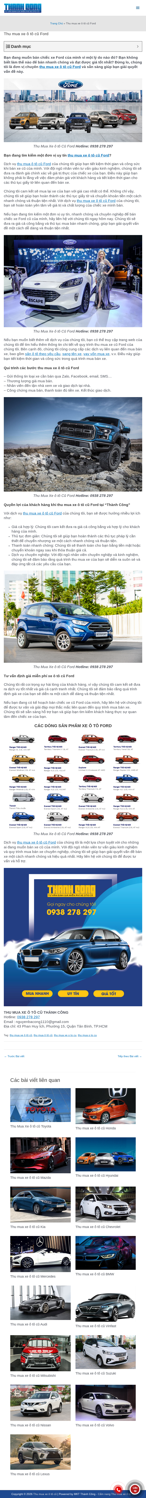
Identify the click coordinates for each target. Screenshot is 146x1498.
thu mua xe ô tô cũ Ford (60, 67)
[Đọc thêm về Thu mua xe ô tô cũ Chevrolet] (105, 1204)
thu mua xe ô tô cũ (21, 1035)
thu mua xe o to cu (65, 1035)
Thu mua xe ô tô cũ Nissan (30, 1425)
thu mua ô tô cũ (43, 1035)
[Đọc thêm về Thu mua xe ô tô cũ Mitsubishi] (40, 1353)
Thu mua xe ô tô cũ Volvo (94, 1425)
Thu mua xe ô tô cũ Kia (27, 1227)
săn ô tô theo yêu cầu (42, 354)
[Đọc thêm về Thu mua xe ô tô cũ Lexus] (40, 1451)
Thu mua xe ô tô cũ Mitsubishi (33, 1376)
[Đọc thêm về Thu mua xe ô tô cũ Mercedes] (40, 1254)
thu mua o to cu (87, 1035)
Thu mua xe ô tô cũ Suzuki (95, 1373)
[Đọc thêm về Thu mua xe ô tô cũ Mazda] (40, 1155)
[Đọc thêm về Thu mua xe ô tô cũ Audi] (40, 1302)
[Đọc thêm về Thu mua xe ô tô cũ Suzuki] (105, 1352)
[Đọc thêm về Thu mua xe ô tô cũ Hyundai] (105, 1154)
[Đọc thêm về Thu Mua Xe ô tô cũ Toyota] (40, 1105)
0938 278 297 (28, 1017)
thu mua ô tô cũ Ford (34, 164)
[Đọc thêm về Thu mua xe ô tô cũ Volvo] (105, 1402)
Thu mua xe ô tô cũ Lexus (30, 1474)
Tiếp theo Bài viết (130, 1056)
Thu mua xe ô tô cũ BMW (94, 1274)
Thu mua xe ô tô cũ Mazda (30, 1178)
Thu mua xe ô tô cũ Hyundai (96, 1175)
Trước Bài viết (14, 1056)
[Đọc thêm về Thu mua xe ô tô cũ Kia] (40, 1204)
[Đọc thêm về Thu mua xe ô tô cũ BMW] (105, 1252)
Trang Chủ (56, 23)
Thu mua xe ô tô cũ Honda (95, 1128)
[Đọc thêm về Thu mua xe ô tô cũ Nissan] (40, 1402)
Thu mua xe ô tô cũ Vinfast (95, 1326)
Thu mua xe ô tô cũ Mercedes (33, 1276)
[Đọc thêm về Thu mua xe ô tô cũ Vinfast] (105, 1303)
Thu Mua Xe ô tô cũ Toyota (30, 1126)
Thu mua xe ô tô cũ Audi (28, 1324)
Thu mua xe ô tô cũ (45, 1494)
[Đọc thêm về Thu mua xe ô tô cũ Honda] (105, 1105)
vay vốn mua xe (96, 354)
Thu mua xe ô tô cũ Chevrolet (97, 1227)
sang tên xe (72, 354)
